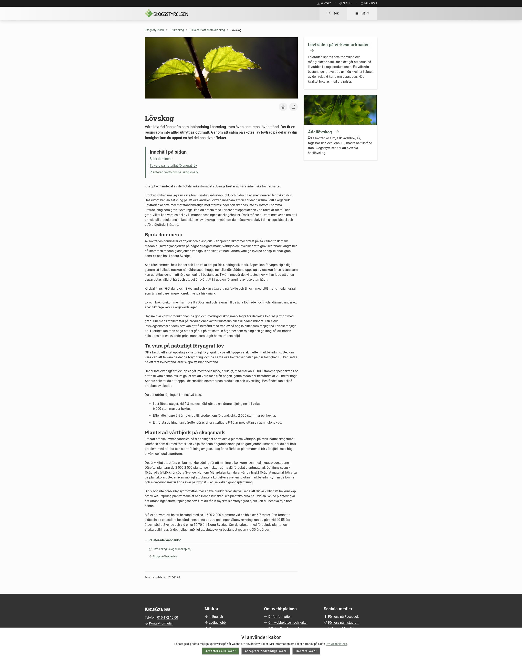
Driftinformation (280, 617)
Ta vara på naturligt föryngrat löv (173, 165)
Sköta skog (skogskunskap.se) (172, 549)
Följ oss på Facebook (343, 617)
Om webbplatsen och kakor (287, 622)
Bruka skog (177, 30)
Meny (365, 13)
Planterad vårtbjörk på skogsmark (174, 172)
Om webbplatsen (336, 643)
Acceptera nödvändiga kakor (265, 651)
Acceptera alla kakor (220, 651)
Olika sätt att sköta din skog (207, 30)
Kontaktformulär (161, 623)
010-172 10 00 (167, 617)
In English (216, 617)
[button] (283, 107)
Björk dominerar (161, 159)
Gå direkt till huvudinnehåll (292, 3)
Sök (336, 13)
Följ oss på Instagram (343, 622)
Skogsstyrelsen (154, 30)
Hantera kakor (306, 651)
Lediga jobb (217, 622)
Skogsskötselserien (165, 556)
